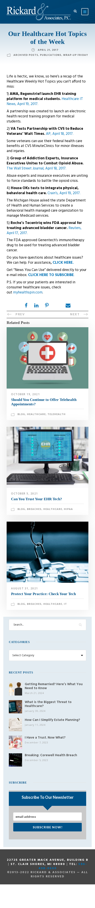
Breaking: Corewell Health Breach (51, 755)
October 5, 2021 (24, 493)
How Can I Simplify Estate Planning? (52, 720)
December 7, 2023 (36, 742)
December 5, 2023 (36, 760)
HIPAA (68, 509)
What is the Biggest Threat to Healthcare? (48, 704)
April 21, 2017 (48, 49)
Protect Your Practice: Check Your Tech (43, 594)
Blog (21, 414)
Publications (50, 54)
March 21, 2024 (34, 693)
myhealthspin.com (27, 292)
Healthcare (36, 414)
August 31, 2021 (24, 588)
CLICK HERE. (63, 263)
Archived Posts (25, 54)
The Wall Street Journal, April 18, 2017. (36, 168)
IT (65, 603)
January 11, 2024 (35, 724)
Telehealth (57, 414)
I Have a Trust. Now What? (45, 737)
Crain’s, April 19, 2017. (64, 193)
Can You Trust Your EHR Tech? (36, 499)
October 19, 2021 (25, 394)
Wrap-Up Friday (75, 54)
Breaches (34, 509)
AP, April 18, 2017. (59, 134)
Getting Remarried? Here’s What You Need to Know (54, 686)
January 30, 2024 (35, 710)
